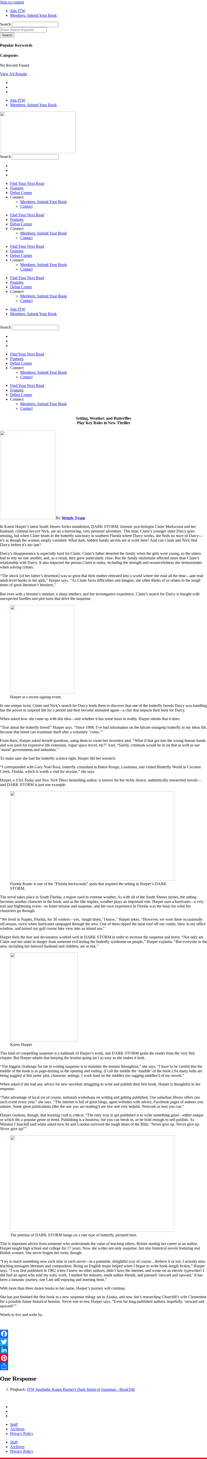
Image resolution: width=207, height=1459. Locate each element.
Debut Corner (21, 192)
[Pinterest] (103, 1358)
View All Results (13, 74)
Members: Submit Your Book (43, 202)
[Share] (103, 1366)
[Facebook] (103, 1334)
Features (16, 188)
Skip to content (12, 2)
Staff (14, 1424)
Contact (26, 206)
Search (5, 24)
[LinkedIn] (103, 1350)
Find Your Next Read (27, 183)
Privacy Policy (21, 1433)
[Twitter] (103, 1342)
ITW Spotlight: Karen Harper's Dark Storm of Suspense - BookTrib (81, 1389)
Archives (17, 1429)
